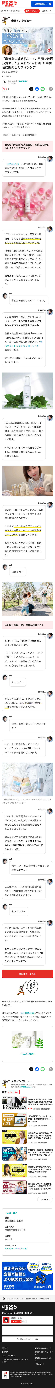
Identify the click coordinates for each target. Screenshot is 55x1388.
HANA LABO (23, 81)
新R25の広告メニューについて (44, 1353)
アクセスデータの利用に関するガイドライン (15, 1360)
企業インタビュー (32, 11)
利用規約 (5, 1352)
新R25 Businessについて (43, 1348)
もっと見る (44, 1199)
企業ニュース (46, 11)
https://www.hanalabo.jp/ (16, 1248)
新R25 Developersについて (43, 1359)
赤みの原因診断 (28, 1012)
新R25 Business (26, 1087)
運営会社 (5, 1348)
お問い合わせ (39, 1364)
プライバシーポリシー (9, 1356)
